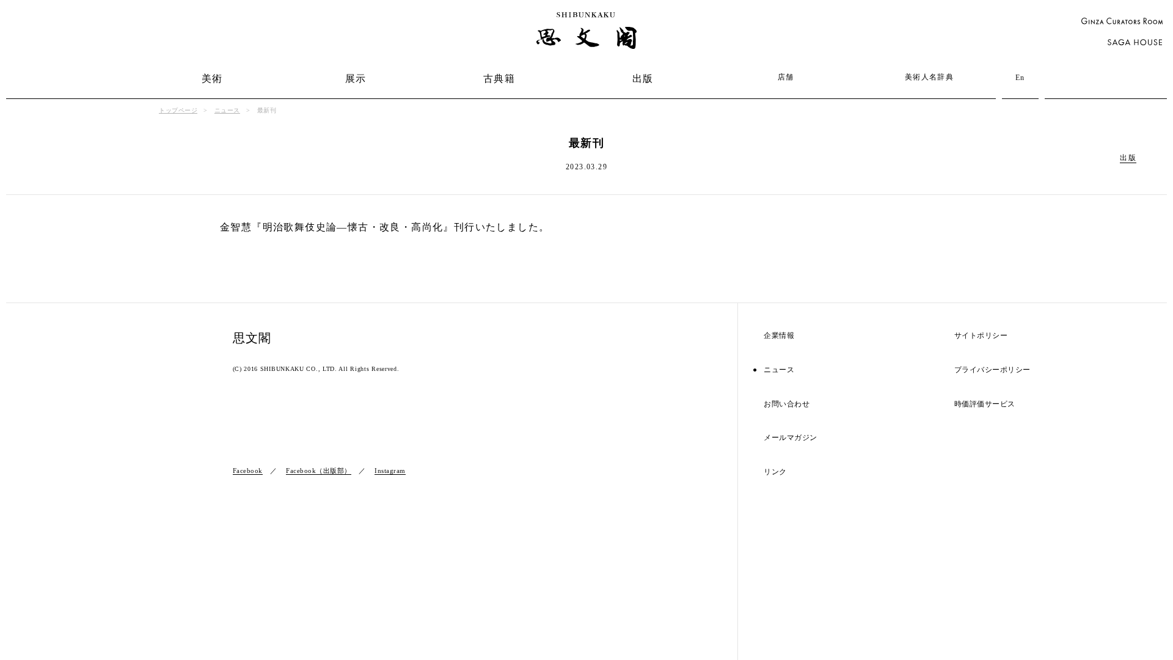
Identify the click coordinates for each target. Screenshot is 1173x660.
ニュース (227, 110)
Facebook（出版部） (318, 470)
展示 (356, 78)
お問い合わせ (786, 404)
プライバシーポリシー (992, 370)
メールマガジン (790, 438)
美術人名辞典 (929, 77)
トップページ (178, 110)
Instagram (390, 470)
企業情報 (779, 336)
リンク (775, 472)
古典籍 (499, 78)
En (1020, 77)
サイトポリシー (981, 336)
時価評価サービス (984, 404)
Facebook (248, 470)
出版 (643, 78)
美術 (212, 78)
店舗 (786, 77)
